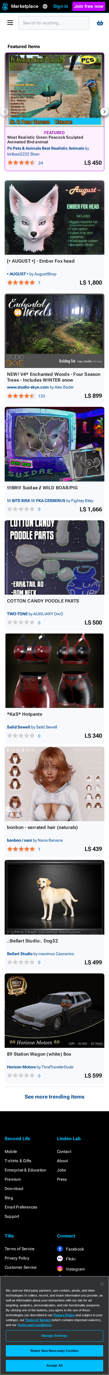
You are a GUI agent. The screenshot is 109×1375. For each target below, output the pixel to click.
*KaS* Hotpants (24, 714)
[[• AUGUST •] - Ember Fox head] (54, 217)
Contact (64, 1151)
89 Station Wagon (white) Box (39, 1054)
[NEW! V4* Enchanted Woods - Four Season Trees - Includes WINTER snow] (54, 331)
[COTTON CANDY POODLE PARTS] (54, 557)
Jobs (61, 1170)
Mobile (11, 1151)
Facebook (74, 1249)
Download (14, 1188)
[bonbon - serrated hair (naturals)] (54, 784)
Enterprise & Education (25, 1170)
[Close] (102, 1284)
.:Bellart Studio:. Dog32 (32, 941)
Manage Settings (55, 1335)
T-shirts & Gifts (18, 1160)
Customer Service (20, 1267)
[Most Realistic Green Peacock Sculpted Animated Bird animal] (54, 90)
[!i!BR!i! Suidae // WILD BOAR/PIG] (54, 444)
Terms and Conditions (34, 1325)
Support (12, 1216)
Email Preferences (21, 1207)
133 (41, 396)
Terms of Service (19, 1248)
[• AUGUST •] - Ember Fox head (41, 261)
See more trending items (55, 1097)
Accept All (54, 1365)
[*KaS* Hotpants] (54, 671)
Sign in (60, 6)
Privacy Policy (17, 1258)
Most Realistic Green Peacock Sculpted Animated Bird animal (45, 139)
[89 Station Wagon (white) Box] (54, 1010)
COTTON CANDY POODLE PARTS (43, 601)
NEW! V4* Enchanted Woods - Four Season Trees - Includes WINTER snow (54, 377)
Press (62, 1179)
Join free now (89, 6)
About (62, 1160)
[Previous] (5, 112)
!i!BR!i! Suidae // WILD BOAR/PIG (42, 487)
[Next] (104, 112)
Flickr (70, 1259)
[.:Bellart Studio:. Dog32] (54, 897)
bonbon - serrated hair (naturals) (42, 827)
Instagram (75, 1269)
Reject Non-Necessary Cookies (54, 1350)
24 (40, 163)
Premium (13, 1179)
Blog (9, 1197)
